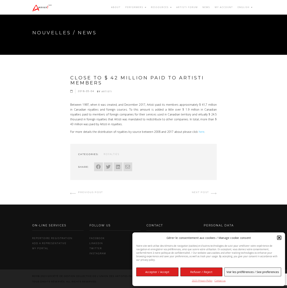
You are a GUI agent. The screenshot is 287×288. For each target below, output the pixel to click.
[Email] (127, 166)
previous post (90, 192)
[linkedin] (118, 166)
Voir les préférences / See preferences (252, 272)
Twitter (95, 248)
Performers (134, 7)
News (206, 7)
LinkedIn (96, 243)
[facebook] (98, 166)
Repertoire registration (52, 238)
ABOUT (116, 7)
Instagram (97, 253)
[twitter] (108, 166)
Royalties (111, 154)
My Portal (40, 248)
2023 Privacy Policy (202, 280)
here (202, 132)
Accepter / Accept (157, 272)
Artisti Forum (187, 7)
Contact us (220, 280)
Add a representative (49, 243)
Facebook (97, 238)
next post (201, 192)
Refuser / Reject (201, 272)
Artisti (107, 91)
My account (224, 7)
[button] (279, 238)
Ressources (160, 7)
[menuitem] (245, 7)
